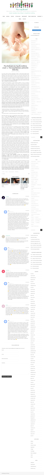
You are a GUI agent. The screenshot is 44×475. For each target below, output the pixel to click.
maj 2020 (32, 358)
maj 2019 (32, 382)
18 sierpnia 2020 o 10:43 (10, 248)
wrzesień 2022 (33, 307)
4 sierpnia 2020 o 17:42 (8, 197)
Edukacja (33, 56)
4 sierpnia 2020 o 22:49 (8, 271)
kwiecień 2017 (33, 431)
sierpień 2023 (33, 293)
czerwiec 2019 (33, 380)
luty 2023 (32, 299)
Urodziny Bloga (34, 105)
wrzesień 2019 (33, 374)
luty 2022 (32, 319)
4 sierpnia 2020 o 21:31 (8, 236)
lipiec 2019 (32, 378)
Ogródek (32, 198)
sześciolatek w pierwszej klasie (35, 99)
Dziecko (12, 16)
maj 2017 (32, 429)
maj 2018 (32, 406)
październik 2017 (33, 419)
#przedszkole (34, 40)
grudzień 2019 (33, 368)
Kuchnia (33, 69)
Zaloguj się (32, 462)
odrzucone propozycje (35, 79)
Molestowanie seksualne (36, 75)
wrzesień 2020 (33, 352)
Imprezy (32, 181)
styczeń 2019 (33, 390)
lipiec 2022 (32, 311)
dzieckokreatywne (35, 53)
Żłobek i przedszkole (35, 114)
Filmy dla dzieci (34, 58)
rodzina (33, 93)
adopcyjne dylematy (35, 44)
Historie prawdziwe (35, 60)
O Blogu (24, 18)
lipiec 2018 (32, 402)
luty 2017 (32, 435)
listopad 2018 (33, 394)
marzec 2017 (33, 433)
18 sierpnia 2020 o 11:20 (10, 283)
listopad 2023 (33, 291)
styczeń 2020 (33, 366)
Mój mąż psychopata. (36, 131)
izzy (3, 173)
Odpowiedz (27, 196)
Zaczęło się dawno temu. (34, 142)
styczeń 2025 (33, 283)
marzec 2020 (33, 362)
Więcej (20, 18)
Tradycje (39, 101)
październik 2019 (33, 372)
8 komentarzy (18, 71)
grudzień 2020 (33, 346)
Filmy (38, 56)
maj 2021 (32, 336)
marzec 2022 (33, 317)
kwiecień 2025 (33, 279)
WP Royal (8, 473)
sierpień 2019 (33, 376)
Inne (36, 181)
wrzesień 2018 (33, 398)
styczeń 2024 (33, 289)
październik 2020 (33, 350)
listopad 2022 (33, 303)
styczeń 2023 (33, 301)
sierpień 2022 (33, 309)
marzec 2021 (33, 340)
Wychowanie (16, 171)
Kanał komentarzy (33, 466)
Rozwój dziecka (34, 95)
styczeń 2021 (33, 344)
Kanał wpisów (33, 464)
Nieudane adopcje (35, 77)
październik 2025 (33, 277)
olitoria (7, 196)
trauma (33, 103)
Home (4, 16)
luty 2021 (32, 342)
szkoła (33, 101)
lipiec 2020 (32, 354)
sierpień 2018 (33, 400)
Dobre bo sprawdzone (35, 49)
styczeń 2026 (33, 275)
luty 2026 (32, 273)
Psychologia (17, 16)
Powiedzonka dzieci (35, 86)
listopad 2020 (33, 348)
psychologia (33, 207)
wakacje (32, 220)
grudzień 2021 (33, 323)
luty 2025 (32, 281)
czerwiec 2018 (33, 404)
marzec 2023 (33, 297)
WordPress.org (33, 468)
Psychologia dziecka (11, 171)
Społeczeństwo (34, 212)
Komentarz (3, 362)
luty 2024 (32, 287)
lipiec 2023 (32, 295)
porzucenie (33, 84)
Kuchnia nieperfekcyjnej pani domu (36, 71)
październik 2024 (33, 285)
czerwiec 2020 (33, 356)
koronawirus (34, 65)
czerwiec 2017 (33, 427)
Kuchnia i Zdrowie (33, 445)
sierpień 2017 (33, 423)
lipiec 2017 (32, 425)
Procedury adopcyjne (35, 88)
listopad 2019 (33, 370)
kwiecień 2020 (33, 360)
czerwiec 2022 (33, 313)
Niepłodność (24, 16)
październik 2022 (33, 305)
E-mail (3, 354)
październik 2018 (33, 396)
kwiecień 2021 (33, 338)
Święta (39, 112)
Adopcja (7, 16)
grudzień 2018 (33, 392)
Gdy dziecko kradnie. (15, 184)
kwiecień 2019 (33, 384)
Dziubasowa (8, 235)
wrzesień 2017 (33, 421)
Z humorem (33, 112)
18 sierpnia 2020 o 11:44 (10, 321)
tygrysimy (7, 270)
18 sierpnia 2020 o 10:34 (10, 211)
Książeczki (33, 67)
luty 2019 (32, 388)
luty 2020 (32, 364)
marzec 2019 (33, 386)
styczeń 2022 (33, 321)
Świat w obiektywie (32, 16)
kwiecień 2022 (33, 315)
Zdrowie (39, 16)
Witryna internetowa (5, 358)
